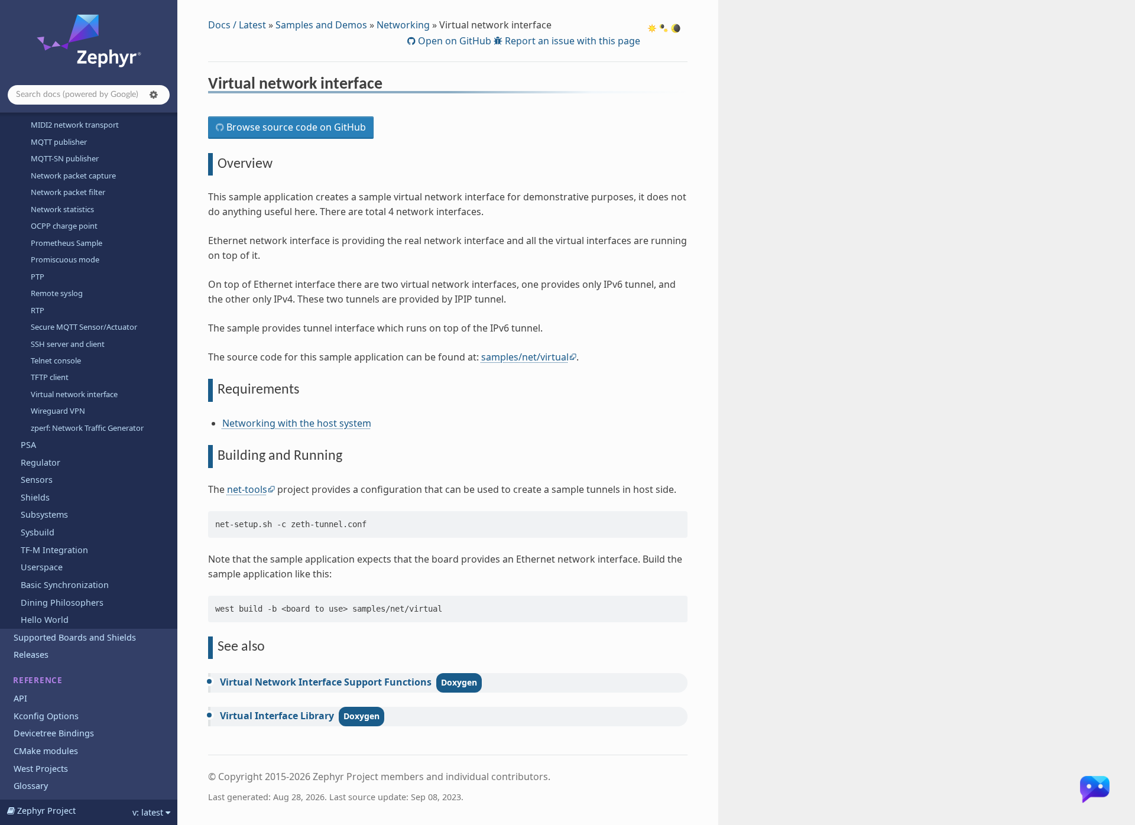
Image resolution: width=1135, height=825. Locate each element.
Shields (35, 497)
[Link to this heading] (390, 86)
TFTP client (50, 377)
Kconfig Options (46, 716)
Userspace (42, 567)
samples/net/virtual (525, 356)
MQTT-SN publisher (65, 158)
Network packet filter (68, 192)
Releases (31, 654)
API (20, 698)
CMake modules (46, 750)
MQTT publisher (59, 142)
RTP (37, 310)
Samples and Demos (321, 24)
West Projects (41, 768)
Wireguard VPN (58, 410)
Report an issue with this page (571, 41)
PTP (37, 276)
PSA (28, 444)
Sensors (37, 479)
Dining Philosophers (62, 602)
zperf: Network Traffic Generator (87, 428)
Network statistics (62, 209)
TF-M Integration (54, 550)
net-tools (247, 489)
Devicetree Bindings (54, 733)
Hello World (45, 619)
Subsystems (44, 514)
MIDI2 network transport (75, 124)
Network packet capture (73, 175)
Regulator (40, 462)
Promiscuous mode (65, 259)
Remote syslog (57, 293)
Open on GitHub (453, 41)
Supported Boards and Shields (75, 637)
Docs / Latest (237, 24)
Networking (403, 24)
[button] (154, 94)
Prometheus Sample (66, 243)
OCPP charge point (64, 225)
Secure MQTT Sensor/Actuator (84, 326)
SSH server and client (68, 344)
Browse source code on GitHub (295, 127)
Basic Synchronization (65, 584)
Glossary (31, 785)
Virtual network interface (74, 394)
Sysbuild (37, 532)
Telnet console (56, 360)
